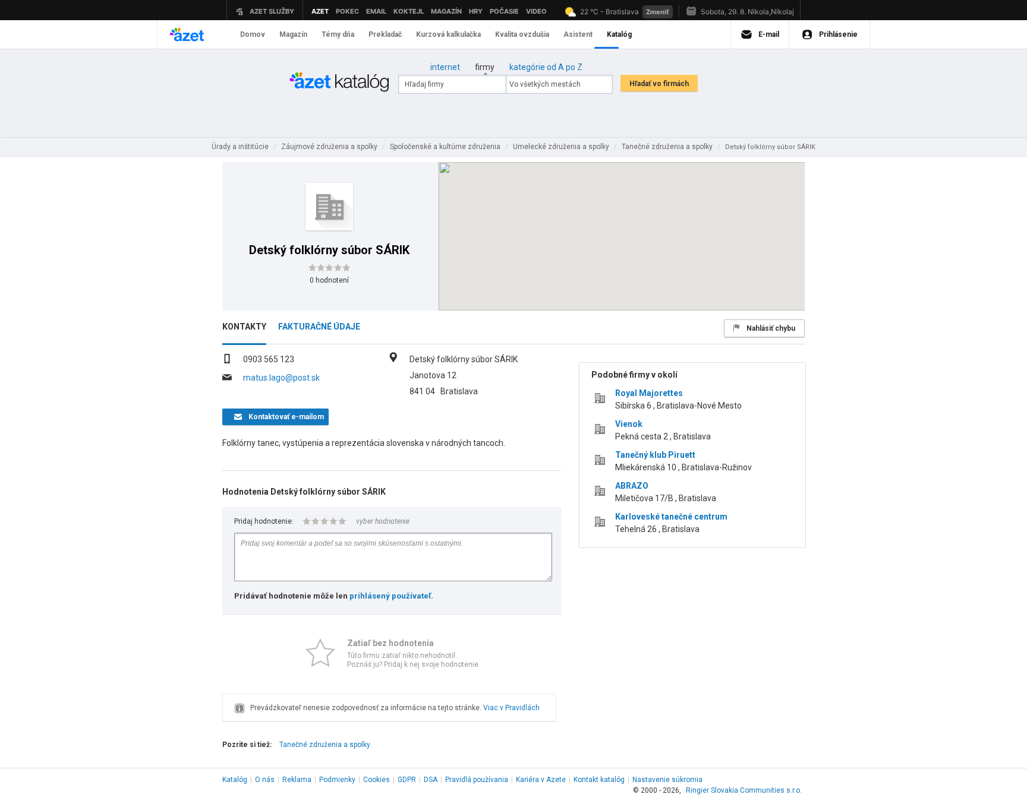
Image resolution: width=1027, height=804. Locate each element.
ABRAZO (631, 485)
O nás (265, 779)
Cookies (376, 779)
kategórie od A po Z (545, 67)
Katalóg (234, 779)
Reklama (296, 779)
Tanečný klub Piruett (655, 455)
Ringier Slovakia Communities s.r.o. (744, 790)
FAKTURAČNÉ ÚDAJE (319, 326)
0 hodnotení (329, 280)
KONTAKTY (244, 326)
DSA (430, 779)
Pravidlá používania (476, 779)
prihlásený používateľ (390, 595)
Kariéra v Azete (541, 779)
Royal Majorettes (649, 393)
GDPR (407, 779)
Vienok (628, 424)
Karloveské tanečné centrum (671, 516)
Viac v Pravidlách (511, 708)
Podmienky (337, 779)
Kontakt (599, 779)
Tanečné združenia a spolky (324, 744)
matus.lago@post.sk (281, 377)
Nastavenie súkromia (667, 779)
